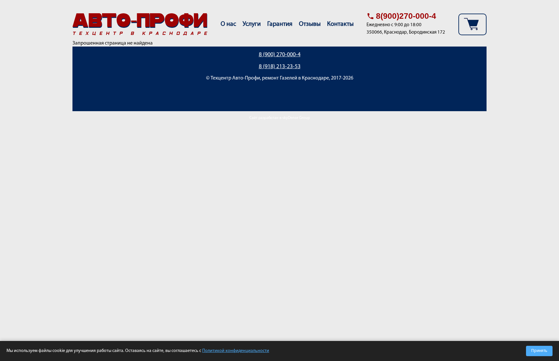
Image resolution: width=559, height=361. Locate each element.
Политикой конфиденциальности (235, 350)
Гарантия (279, 24)
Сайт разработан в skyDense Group (279, 118)
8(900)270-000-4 (406, 15)
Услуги (252, 24)
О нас (228, 24)
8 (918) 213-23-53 (280, 67)
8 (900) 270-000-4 (280, 55)
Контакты (340, 24)
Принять (539, 351)
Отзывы (310, 24)
